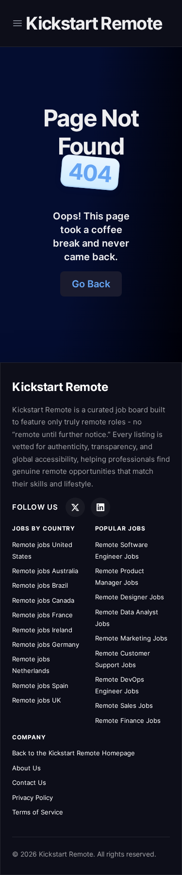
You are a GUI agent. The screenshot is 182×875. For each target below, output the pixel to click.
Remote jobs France (42, 615)
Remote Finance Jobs (128, 720)
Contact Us (29, 782)
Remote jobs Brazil (40, 585)
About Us (26, 768)
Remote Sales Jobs (124, 705)
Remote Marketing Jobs (131, 638)
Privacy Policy (32, 797)
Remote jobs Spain (40, 685)
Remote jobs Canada (43, 600)
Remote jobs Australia (45, 571)
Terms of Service (37, 812)
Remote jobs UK (36, 700)
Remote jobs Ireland (42, 630)
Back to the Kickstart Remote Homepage (73, 753)
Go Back (91, 284)
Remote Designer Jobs (129, 597)
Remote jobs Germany (45, 644)
